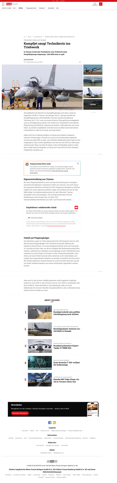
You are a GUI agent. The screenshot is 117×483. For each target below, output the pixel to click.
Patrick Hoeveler (28, 59)
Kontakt (11, 438)
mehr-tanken (67, 475)
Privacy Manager (58, 438)
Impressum (18, 438)
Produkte (62, 1)
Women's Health (61, 477)
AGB (25, 438)
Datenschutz (47, 438)
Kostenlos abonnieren (20, 413)
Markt (32, 430)
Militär (21, 8)
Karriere (85, 438)
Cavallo (44, 475)
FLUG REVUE (40, 445)
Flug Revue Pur (44, 430)
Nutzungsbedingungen (35, 438)
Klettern (58, 475)
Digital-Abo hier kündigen (58, 430)
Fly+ (37, 430)
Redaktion (93, 438)
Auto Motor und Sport (19, 475)
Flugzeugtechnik (31, 8)
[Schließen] (78, 163)
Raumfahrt (51, 8)
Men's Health (76, 475)
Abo (53, 1)
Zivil (14, 8)
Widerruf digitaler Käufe (75, 430)
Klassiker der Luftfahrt (52, 445)
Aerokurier (8, 475)
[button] (42, 87)
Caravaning (36, 475)
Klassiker (42, 8)
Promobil (41, 477)
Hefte (57, 1)
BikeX (29, 475)
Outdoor (95, 475)
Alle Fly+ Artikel (6, 8)
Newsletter (25, 430)
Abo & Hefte (64, 445)
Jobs (57, 8)
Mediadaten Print (59, 453)
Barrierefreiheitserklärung (73, 438)
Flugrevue (51, 475)
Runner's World (50, 477)
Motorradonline (86, 475)
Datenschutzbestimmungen (56, 226)
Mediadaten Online (46, 453)
